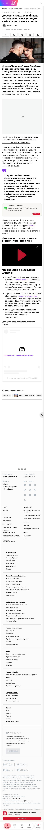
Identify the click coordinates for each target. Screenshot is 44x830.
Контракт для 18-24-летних (15, 613)
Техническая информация (32, 518)
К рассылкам (13, 751)
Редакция (5, 510)
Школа (8, 677)
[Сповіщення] (41, 3)
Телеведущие (7, 520)
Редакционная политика (10, 514)
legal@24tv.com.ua (26, 801)
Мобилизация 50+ (12, 607)
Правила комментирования (32, 515)
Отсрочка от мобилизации (15, 616)
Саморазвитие (11, 683)
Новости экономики (14, 628)
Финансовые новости (13, 636)
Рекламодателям (8, 524)
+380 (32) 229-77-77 (14, 798)
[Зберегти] (38, 34)
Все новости (11, 552)
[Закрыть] (40, 812)
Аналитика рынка (12, 695)
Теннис (8, 716)
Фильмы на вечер (12, 659)
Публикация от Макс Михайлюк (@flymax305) (22, 378)
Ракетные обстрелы (12, 578)
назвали (31, 225)
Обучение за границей (13, 686)
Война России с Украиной (16, 576)
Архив (25, 532)
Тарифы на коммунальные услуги (17, 639)
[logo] (13, 3)
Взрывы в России (11, 592)
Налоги (8, 642)
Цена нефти (10, 630)
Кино (8, 651)
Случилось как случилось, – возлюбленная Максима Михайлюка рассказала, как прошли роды (20, 139)
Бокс (7, 710)
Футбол (8, 713)
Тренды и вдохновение (13, 701)
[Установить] (22, 816)
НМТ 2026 (9, 680)
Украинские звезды (15, 8)
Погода (8, 569)
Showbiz (5, 8)
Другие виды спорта (12, 721)
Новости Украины (12, 558)
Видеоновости (11, 563)
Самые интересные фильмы (15, 654)
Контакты (26, 522)
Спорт (8, 708)
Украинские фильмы (13, 657)
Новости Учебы (12, 672)
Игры (25, 539)
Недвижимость (12, 693)
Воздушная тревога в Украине (16, 587)
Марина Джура (12, 25)
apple (23, 764)
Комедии (9, 662)
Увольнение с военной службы (16, 605)
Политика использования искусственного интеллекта (11, 536)
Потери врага (10, 595)
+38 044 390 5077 (29, 477)
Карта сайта (27, 535)
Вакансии (26, 525)
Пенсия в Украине (12, 644)
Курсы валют (10, 633)
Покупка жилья (11, 698)
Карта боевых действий (14, 581)
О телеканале (7, 517)
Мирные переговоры (13, 584)
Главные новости (12, 555)
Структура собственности (31, 528)
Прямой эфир (10, 561)
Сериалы (9, 665)
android (9, 764)
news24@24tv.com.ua (10, 477)
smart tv (9, 770)
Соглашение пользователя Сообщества (32, 511)
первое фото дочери (27, 296)
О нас (4, 507)
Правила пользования (10, 527)
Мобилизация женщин (13, 610)
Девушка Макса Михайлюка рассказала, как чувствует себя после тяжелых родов (33, 8)
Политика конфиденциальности (9, 531)
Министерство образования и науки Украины (21, 675)
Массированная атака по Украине (17, 590)
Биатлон (8, 719)
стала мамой (22, 280)
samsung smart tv (23, 770)
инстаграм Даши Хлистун (20, 29)
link (25, 485)
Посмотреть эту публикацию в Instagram (18, 355)
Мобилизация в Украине (15, 602)
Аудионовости (10, 566)
